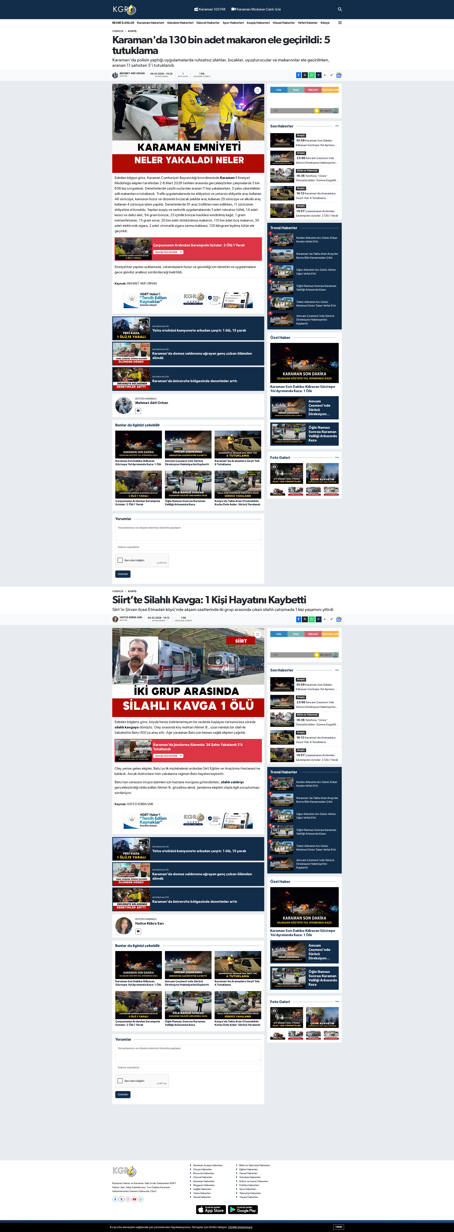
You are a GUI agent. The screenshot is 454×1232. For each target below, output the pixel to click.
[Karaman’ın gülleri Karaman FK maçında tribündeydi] (295, 491)
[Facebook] (115, 1199)
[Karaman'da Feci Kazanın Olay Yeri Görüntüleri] (331, 491)
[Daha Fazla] (319, 75)
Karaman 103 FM (211, 9)
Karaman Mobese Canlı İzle (258, 9)
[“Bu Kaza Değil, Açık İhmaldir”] (313, 491)
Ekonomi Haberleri (203, 1173)
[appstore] (211, 1209)
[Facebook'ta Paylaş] (298, 75)
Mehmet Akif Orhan (151, 403)
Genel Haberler (248, 1173)
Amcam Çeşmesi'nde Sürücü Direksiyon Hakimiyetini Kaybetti (316, 161)
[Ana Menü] (340, 23)
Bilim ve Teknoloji (307, 171)
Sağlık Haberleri (202, 1189)
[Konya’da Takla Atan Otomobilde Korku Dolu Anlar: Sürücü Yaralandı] (238, 484)
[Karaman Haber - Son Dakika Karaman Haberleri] (124, 10)
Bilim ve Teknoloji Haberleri (254, 1165)
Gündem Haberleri (180, 22)
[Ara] (340, 9)
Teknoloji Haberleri (250, 1193)
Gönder (123, 574)
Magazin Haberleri (204, 1185)
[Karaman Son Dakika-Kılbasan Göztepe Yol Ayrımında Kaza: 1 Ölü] (138, 444)
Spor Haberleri (233, 22)
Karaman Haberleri (150, 22)
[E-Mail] (138, 411)
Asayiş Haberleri (258, 22)
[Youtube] (134, 1199)
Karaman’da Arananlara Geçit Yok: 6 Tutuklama (316, 196)
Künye (325, 22)
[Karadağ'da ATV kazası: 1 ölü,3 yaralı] (286, 473)
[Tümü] (337, 126)
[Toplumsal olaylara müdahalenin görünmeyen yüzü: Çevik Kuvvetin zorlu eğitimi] (322, 473)
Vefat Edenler (308, 22)
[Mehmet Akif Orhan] (123, 405)
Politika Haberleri (249, 1185)
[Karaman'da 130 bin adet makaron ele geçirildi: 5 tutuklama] (188, 128)
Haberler (117, 31)
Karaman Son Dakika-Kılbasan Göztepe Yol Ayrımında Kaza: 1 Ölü (317, 143)
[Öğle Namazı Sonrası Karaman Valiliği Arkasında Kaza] (188, 484)
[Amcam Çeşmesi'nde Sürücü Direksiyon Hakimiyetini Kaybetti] (188, 444)
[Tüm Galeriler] (337, 457)
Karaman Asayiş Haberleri (208, 1165)
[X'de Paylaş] (305, 75)
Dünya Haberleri (202, 1169)
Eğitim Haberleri (248, 1169)
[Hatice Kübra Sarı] (123, 925)
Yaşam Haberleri (248, 1197)
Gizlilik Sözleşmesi (240, 1227)
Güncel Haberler (208, 22)
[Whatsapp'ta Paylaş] (312, 75)
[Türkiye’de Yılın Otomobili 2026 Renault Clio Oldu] (277, 491)
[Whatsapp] (141, 1199)
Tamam (338, 1227)
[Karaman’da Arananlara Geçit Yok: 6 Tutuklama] (238, 444)
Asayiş (132, 31)
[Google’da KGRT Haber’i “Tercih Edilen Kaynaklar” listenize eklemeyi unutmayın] (188, 300)
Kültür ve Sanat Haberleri (253, 1181)
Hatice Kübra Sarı (149, 923)
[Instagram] (128, 1199)
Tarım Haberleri (202, 1193)
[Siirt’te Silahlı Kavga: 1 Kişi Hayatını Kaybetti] (188, 672)
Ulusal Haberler (284, 22)
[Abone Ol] (339, 75)
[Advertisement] (227, 1134)
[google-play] (243, 1209)
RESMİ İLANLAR (123, 22)
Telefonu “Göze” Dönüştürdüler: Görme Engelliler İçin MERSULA (317, 178)
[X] (121, 1199)
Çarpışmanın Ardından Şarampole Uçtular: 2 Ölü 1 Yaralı (317, 213)
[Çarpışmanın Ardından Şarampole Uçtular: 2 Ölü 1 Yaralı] (138, 484)
